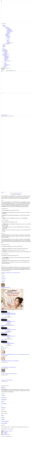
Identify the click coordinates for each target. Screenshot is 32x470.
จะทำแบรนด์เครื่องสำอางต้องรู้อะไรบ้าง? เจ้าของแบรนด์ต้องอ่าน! (10, 360)
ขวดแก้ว (11, 272)
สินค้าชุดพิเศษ (7, 43)
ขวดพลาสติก (7, 272)
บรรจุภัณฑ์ (4, 26)
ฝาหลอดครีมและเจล (10, 42)
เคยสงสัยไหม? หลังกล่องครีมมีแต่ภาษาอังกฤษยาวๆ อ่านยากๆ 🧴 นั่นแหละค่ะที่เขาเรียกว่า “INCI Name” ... (15, 354)
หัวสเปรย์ (8, 41)
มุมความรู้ (2, 192)
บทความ (4, 45)
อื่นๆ (3, 48)
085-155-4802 (6, 432)
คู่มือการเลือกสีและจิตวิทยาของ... (5, 287)
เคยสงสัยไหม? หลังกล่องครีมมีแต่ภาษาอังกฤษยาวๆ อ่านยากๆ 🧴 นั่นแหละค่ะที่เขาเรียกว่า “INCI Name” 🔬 (9, 314)
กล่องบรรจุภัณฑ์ (5, 51)
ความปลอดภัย (14, 272)
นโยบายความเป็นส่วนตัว (5, 421)
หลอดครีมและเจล (5, 50)
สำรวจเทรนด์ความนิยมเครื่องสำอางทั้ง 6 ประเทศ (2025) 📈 (9, 373)
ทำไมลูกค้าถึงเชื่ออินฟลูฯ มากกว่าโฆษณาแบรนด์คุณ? (8, 329)
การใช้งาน (4, 272)
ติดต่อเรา (4, 46)
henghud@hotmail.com (6, 434)
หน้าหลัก (4, 25)
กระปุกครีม (7, 27)
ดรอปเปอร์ (5, 65)
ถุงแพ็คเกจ (4, 66)
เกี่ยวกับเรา (4, 44)
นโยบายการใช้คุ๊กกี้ (4, 423)
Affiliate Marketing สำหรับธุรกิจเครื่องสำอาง (8, 343)
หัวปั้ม (8, 40)
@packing (5, 433)
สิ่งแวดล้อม (18, 272)
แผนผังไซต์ (3, 419)
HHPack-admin (19, 194)
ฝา (1, 405)
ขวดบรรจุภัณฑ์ (7, 28)
